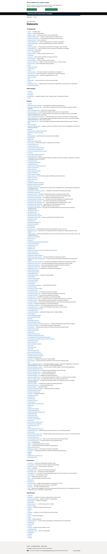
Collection (30, 497)
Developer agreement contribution (36, 182)
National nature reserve (33, 328)
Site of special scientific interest (35, 422)
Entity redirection (32, 60)
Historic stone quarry (33, 251)
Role (29, 78)
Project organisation (32, 67)
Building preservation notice (34, 141)
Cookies (28, 546)
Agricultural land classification (35, 105)
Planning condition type (33, 380)
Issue (29, 478)
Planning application (33, 375)
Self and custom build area (34, 418)
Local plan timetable (32, 302)
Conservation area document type (36, 154)
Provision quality (32, 483)
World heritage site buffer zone (35, 455)
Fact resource (31, 474)
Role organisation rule (33, 75)
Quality (29, 517)
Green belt (30, 240)
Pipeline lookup (31, 58)
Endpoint (30, 45)
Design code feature (33, 172)
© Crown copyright (76, 550)
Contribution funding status (34, 162)
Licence (30, 514)
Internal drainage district (33, 271)
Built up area (31, 142)
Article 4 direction (32, 124)
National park (31, 332)
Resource (30, 486)
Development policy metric (34, 217)
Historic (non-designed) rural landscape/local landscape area (42, 250)
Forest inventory (32, 233)
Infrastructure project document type (36, 258)
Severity (30, 527)
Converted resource (32, 466)
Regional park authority (33, 408)
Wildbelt (30, 452)
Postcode (30, 393)
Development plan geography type (36, 202)
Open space (31, 345)
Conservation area (32, 157)
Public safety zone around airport (36, 403)
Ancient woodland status (34, 110)
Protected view (31, 398)
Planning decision (32, 386)
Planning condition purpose (34, 377)
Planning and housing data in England (40, 13)
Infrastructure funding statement (35, 255)
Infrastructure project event (34, 263)
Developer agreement (33, 187)
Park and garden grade (33, 350)
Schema (30, 525)
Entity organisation (32, 46)
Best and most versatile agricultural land (37, 131)
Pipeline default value (33, 41)
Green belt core (31, 238)
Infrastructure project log (33, 265)
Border (29, 134)
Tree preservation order (33, 437)
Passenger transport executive (35, 353)
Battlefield (30, 129)
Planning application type (34, 373)
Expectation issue (32, 469)
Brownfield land (31, 136)
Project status (31, 68)
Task (29, 488)
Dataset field (31, 502)
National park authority (33, 330)
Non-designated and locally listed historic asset (39, 337)
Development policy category (35, 215)
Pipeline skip (31, 80)
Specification (31, 532)
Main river (30, 318)
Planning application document (35, 368)
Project (29, 33)
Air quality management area (35, 107)
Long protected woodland (34, 317)
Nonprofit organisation (33, 340)
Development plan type (33, 210)
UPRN (29, 443)
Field (29, 510)
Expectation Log (32, 473)
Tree (29, 442)
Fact (29, 476)
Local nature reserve (33, 290)
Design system (44, 546)
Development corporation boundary (36, 190)
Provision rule (31, 73)
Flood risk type (31, 227)
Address (30, 103)
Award (29, 31)
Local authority (31, 283)
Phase (29, 515)
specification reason (32, 83)
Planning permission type (34, 391)
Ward (29, 445)
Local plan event (32, 296)
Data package (31, 500)
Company (30, 152)
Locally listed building (33, 312)
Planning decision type (33, 385)
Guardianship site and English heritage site (38, 241)
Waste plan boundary (33, 448)
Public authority (31, 402)
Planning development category (35, 388)
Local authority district (33, 280)
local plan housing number (34, 298)
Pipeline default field (32, 43)
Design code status (32, 179)
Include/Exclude (32, 53)
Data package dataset (33, 499)
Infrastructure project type (34, 266)
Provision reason (32, 72)
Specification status (32, 530)
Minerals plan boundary (33, 325)
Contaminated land (32, 160)
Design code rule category (34, 174)
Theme (29, 535)
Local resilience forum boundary (35, 308)
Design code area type (33, 167)
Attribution (30, 495)
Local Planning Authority (33, 305)
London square (31, 313)
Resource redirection (33, 61)
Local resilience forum (33, 310)
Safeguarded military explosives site (36, 412)
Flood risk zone (31, 229)
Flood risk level (31, 225)
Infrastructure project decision (35, 257)
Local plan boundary (33, 291)
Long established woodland (34, 315)
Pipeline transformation (33, 85)
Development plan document (35, 200)
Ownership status (32, 347)
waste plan (30, 450)
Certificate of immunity (33, 146)
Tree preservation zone (33, 440)
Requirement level (32, 520)
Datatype (30, 509)
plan (29, 362)
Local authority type (32, 281)
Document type (31, 220)
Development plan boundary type (36, 195)
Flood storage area (32, 230)
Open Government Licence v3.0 (49, 550)
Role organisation (32, 77)
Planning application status (34, 372)
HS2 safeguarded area (33, 253)
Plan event (30, 359)
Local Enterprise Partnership (34, 285)
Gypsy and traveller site (33, 243)
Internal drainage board (33, 270)
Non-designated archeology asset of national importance (41, 338)
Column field (31, 464)
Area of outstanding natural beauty (36, 116)
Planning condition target (34, 378)
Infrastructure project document (35, 261)
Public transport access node (35, 433)
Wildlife (29, 454)
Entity (29, 468)
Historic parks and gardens (34, 352)
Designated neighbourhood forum (36, 335)
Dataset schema (32, 505)
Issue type (30, 56)
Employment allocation (33, 224)
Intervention (30, 55)
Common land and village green (35, 149)
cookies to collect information (38, 5)
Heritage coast (31, 248)
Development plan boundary (34, 197)
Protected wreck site (33, 400)
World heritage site (32, 457)
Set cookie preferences (51, 9)
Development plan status (34, 205)
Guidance (30, 512)
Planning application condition (35, 367)
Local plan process (32, 300)
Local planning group (33, 307)
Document (30, 92)
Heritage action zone (33, 245)
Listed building (31, 276)
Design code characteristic (34, 170)
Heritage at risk (31, 246)
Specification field (32, 529)
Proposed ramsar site (33, 395)
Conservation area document (35, 156)
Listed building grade (33, 273)
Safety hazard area (32, 415)
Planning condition (32, 383)
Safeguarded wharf (32, 413)
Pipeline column (31, 35)
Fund (29, 51)
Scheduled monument (33, 417)
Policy (29, 98)
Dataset (30, 507)
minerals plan (31, 327)
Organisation (31, 96)
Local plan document (33, 295)
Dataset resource (32, 504)
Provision (30, 485)
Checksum (30, 463)
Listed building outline (33, 275)
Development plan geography (35, 204)
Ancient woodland (32, 111)
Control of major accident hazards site (37, 165)
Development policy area (34, 213)
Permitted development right (34, 357)
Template (30, 534)
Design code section (33, 177)
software (30, 548)
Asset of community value (34, 126)
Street (29, 427)
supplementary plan (32, 430)
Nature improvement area (34, 333)
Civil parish (30, 348)
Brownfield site (31, 137)
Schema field (31, 524)
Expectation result (32, 471)
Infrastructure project (33, 268)
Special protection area (33, 425)
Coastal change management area (36, 147)
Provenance (31, 481)
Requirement (31, 522)
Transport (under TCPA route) (35, 435)
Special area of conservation (35, 423)
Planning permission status (34, 390)
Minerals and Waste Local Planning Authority (38, 323)
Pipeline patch (31, 63)
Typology (30, 537)
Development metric (32, 194)
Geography (30, 94)
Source (29, 82)
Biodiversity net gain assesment (35, 132)
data (35, 548)
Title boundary (31, 432)
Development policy (32, 219)
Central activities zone (33, 144)
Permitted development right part (35, 355)
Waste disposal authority (34, 447)
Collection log (31, 480)
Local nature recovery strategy (35, 288)
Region (29, 407)
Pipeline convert (32, 40)
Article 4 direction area (33, 118)
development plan (32, 212)
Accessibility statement (35, 546)
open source (49, 548)
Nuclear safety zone (32, 342)
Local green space (32, 286)
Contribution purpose (33, 164)
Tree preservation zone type (34, 438)
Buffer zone (30, 139)
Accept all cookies (31, 9)
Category (30, 91)
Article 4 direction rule (33, 121)
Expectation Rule (32, 48)
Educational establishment (34, 222)
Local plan (30, 303)
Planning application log (33, 370)
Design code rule (32, 175)
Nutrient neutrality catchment (35, 343)
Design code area (32, 169)
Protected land (31, 397)
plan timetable (31, 360)
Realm (29, 519)
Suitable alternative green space (35, 428)
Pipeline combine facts (33, 36)
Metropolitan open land (33, 320)
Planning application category (35, 364)
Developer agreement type (34, 186)
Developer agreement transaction (36, 184)
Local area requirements (34, 278)
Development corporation (34, 192)
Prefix (29, 65)
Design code (31, 181)
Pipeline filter (31, 50)
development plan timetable (34, 207)
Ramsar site (31, 405)
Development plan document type (36, 199)
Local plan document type (34, 293)
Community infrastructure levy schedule (37, 151)
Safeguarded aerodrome (34, 410)
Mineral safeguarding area (34, 322)
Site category (31, 420)
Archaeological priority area (34, 113)
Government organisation (34, 236)
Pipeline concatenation (33, 38)
